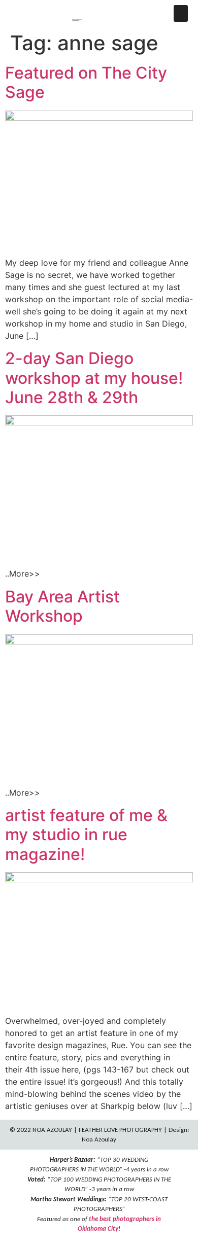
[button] (181, 13)
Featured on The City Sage (86, 82)
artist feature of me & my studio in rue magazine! (86, 834)
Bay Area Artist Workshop (62, 606)
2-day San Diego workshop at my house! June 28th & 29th (94, 377)
